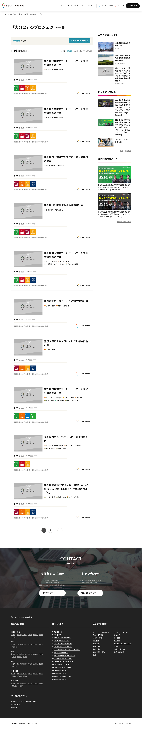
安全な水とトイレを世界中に (63, 647)
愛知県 (25, 657)
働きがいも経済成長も (61, 652)
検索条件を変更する (80, 40)
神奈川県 (15, 647)
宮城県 (30, 635)
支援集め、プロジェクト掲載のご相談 (23, 701)
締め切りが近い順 (85, 51)
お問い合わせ (132, 5)
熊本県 (30, 683)
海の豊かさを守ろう (60, 670)
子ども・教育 (97, 638)
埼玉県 (30, 644)
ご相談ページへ (47, 593)
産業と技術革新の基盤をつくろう (64, 655)
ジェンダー (117, 635)
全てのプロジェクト (88, 6)
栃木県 (19, 644)
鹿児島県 (15, 686)
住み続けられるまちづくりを (63, 661)
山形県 (41, 635)
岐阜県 (14, 657)
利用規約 (22, 724)
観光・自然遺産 (119, 652)
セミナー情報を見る (124, 221)
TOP (5, 14)
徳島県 (41, 674)
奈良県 (41, 664)
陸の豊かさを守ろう (60, 679)
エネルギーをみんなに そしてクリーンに (67, 650)
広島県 (30, 674)
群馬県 (24, 644)
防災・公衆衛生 (98, 635)
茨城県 (13, 644)
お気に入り (120, 6)
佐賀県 (19, 683)
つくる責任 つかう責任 (61, 664)
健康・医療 (96, 646)
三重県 (13, 664)
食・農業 (117, 638)
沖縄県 (21, 686)
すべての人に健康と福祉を (62, 638)
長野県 (41, 654)
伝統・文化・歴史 (119, 649)
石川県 (24, 654)
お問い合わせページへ (88, 593)
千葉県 (35, 644)
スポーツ (117, 646)
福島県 (14, 637)
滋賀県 (19, 664)
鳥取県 (13, 674)
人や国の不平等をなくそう (63, 658)
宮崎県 (41, 683)
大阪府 (30, 664)
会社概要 (15, 724)
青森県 (19, 635)
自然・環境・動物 (99, 652)
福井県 (30, 654)
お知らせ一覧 (15, 704)
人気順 (75, 51)
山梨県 (35, 654)
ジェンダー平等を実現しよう (63, 644)
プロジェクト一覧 (15, 14)
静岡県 (19, 657)
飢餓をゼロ (57, 635)
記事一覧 (14, 708)
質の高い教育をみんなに (61, 641)
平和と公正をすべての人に (62, 676)
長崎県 (24, 683)
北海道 (13, 635)
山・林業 (96, 641)
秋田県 (35, 635)
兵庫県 (35, 664)
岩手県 (24, 635)
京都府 (24, 664)
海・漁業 (117, 641)
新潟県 (13, 654)
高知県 (25, 676)
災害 (94, 655)
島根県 (19, 674)
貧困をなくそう (59, 632)
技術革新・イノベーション (122, 643)
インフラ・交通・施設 (121, 632)
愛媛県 (19, 676)
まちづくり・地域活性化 (101, 632)
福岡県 (13, 683)
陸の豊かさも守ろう (60, 673)
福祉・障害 (96, 649)
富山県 (19, 654)
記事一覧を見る (125, 151)
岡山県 (24, 674)
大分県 (35, 683)
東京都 (41, 644)
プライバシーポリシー (33, 724)
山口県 (35, 674)
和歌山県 (15, 666)
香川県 (14, 676)
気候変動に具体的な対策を (63, 667)
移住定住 (96, 643)
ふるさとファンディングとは (70, 6)
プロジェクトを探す (106, 6)
